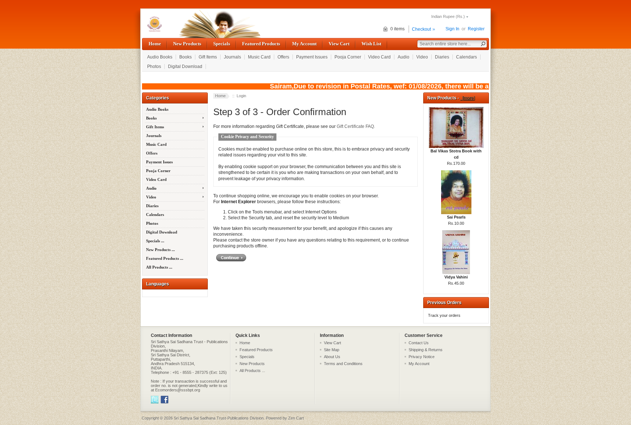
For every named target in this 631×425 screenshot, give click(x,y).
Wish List (371, 43)
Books (185, 57)
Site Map (331, 350)
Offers (283, 57)
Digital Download (185, 66)
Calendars (466, 57)
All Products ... (159, 267)
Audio (403, 57)
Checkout (421, 29)
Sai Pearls (456, 217)
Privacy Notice (422, 356)
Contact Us (419, 343)
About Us (332, 356)
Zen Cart (296, 418)
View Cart (339, 43)
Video (422, 57)
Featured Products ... (164, 258)
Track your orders (444, 315)
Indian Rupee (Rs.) (448, 16)
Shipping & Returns (426, 350)
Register (476, 28)
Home (155, 43)
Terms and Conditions (343, 363)
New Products (187, 43)
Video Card (379, 57)
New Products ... (160, 249)
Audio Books (159, 57)
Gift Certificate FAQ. (356, 126)
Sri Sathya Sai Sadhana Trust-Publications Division (219, 418)
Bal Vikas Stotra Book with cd (456, 154)
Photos (154, 66)
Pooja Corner (347, 57)
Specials (221, 43)
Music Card (259, 57)
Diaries (442, 57)
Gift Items (208, 57)
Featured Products (261, 43)
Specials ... (155, 241)
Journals (232, 57)
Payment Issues (312, 57)
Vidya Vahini (456, 277)
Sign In (452, 28)
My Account (304, 43)
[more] (467, 97)
